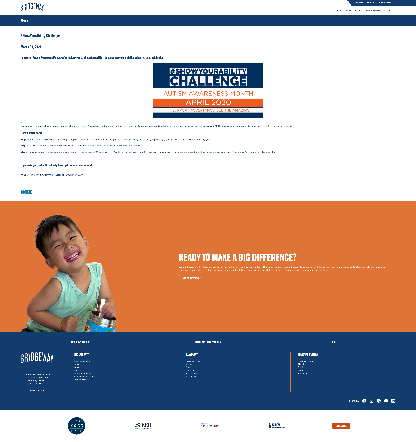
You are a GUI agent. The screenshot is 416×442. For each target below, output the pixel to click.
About (77, 364)
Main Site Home (82, 360)
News (77, 367)
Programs (191, 367)
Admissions (192, 373)
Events (77, 370)
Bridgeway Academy (81, 342)
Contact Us (341, 425)
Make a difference (192, 278)
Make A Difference (83, 373)
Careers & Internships (85, 376)
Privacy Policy (37, 390)
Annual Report (81, 379)
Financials (191, 376)
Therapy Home (305, 360)
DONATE (26, 192)
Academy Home (194, 360)
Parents (190, 370)
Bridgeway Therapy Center (208, 342)
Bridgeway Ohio (32, 7)
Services (302, 367)
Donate (335, 342)
